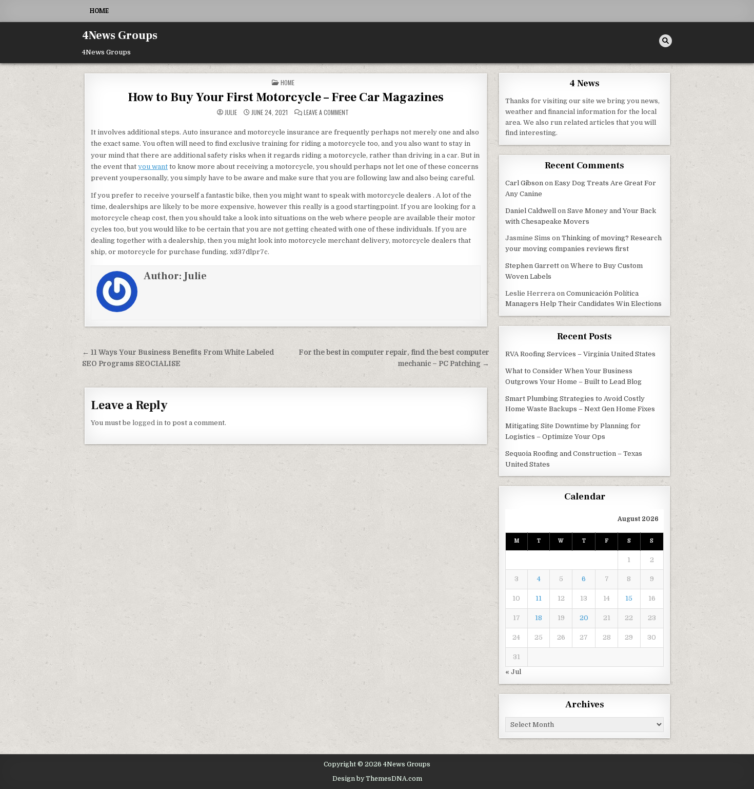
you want (153, 166)
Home (99, 11)
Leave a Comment (326, 112)
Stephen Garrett (532, 266)
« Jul (513, 672)
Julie (231, 112)
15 (628, 598)
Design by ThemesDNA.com (377, 778)
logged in (147, 423)
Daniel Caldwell (530, 211)
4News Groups (119, 35)
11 (538, 598)
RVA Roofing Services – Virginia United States (580, 354)
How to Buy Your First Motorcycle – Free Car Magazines (286, 97)
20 (584, 618)
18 (538, 618)
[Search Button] (665, 40)
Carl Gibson (524, 183)
